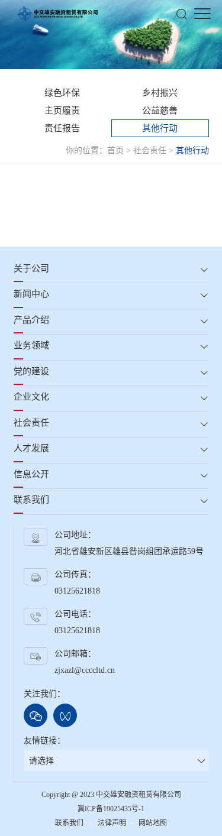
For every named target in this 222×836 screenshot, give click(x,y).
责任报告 (62, 128)
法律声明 (112, 823)
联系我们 (70, 823)
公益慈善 (160, 110)
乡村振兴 (160, 93)
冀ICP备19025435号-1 (111, 809)
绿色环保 (62, 93)
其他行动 (160, 128)
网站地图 (153, 823)
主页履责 (62, 110)
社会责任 (149, 150)
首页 (115, 150)
